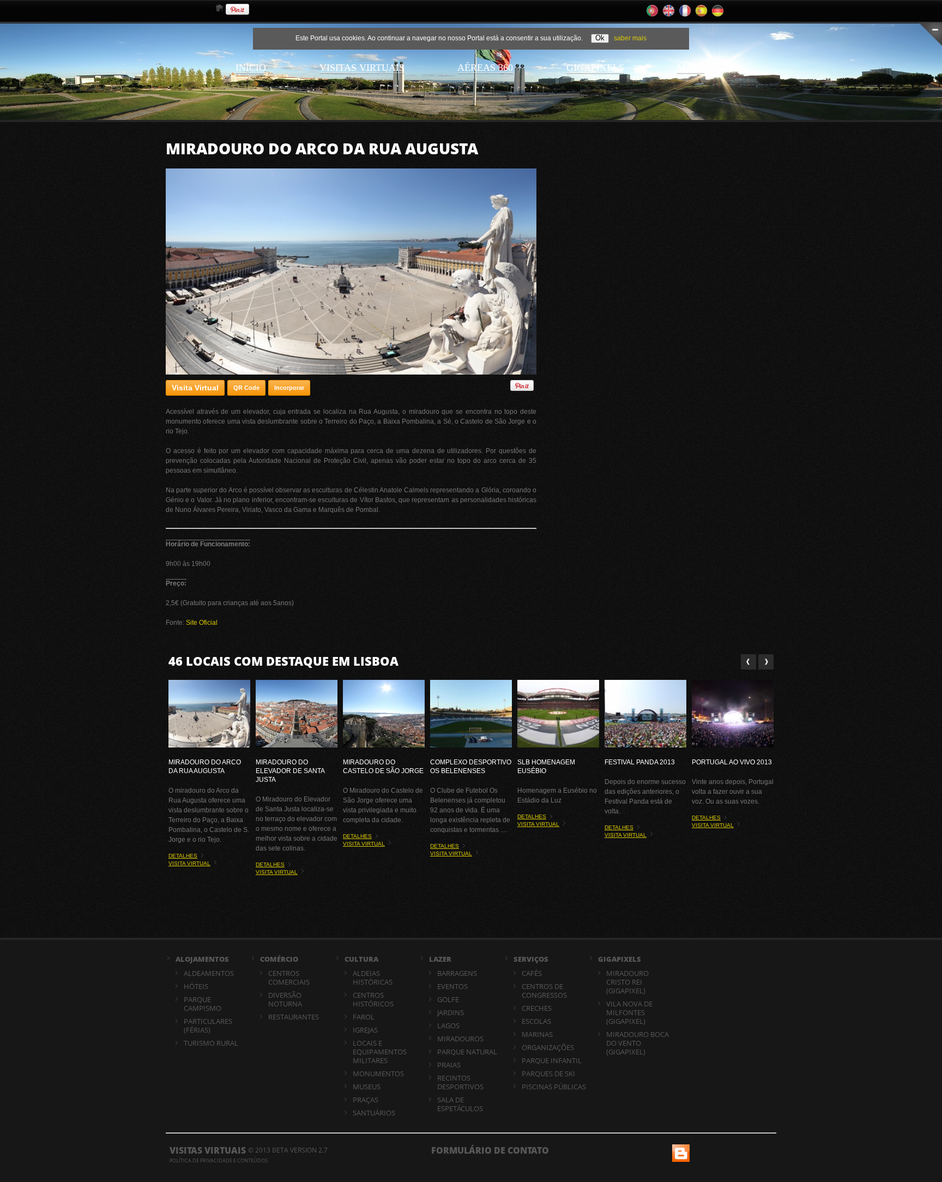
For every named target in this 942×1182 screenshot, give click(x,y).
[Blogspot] (680, 1149)
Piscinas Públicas (554, 1086)
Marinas (537, 1034)
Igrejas (365, 1030)
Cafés (532, 973)
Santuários (374, 1112)
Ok (600, 38)
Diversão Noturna (285, 999)
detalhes (182, 856)
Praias (449, 1064)
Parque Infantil (552, 1060)
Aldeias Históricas (372, 977)
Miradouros (460, 1038)
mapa (690, 67)
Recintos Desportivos (460, 1082)
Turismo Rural (211, 1043)
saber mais (630, 38)
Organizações (548, 1047)
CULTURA (361, 959)
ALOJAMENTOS (202, 959)
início (250, 67)
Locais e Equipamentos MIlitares (380, 1052)
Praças (365, 1099)
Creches (537, 1008)
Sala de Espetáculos (460, 1104)
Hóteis (196, 986)
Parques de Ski (548, 1073)
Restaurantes (293, 1016)
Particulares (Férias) (208, 1025)
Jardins (450, 1012)
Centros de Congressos (544, 990)
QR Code (246, 387)
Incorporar (289, 387)
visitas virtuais (361, 67)
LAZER (440, 959)
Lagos (448, 1025)
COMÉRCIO (279, 959)
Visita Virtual (195, 387)
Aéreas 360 (485, 67)
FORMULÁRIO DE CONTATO (490, 1150)
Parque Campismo (202, 1003)
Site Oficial (202, 622)
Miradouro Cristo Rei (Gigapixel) (627, 982)
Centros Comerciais (289, 977)
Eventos (452, 986)
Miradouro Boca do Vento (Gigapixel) (637, 1043)
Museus (367, 1086)
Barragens (457, 973)
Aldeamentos (209, 973)
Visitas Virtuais (208, 1150)
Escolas (536, 1021)
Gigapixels (595, 67)
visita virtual (189, 863)
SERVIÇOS (531, 959)
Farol (364, 1016)
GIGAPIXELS (619, 959)
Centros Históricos (373, 999)
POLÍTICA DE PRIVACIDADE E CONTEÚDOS (219, 1160)
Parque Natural (467, 1051)
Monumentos (378, 1073)
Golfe (448, 999)
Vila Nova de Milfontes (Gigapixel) (629, 1012)
